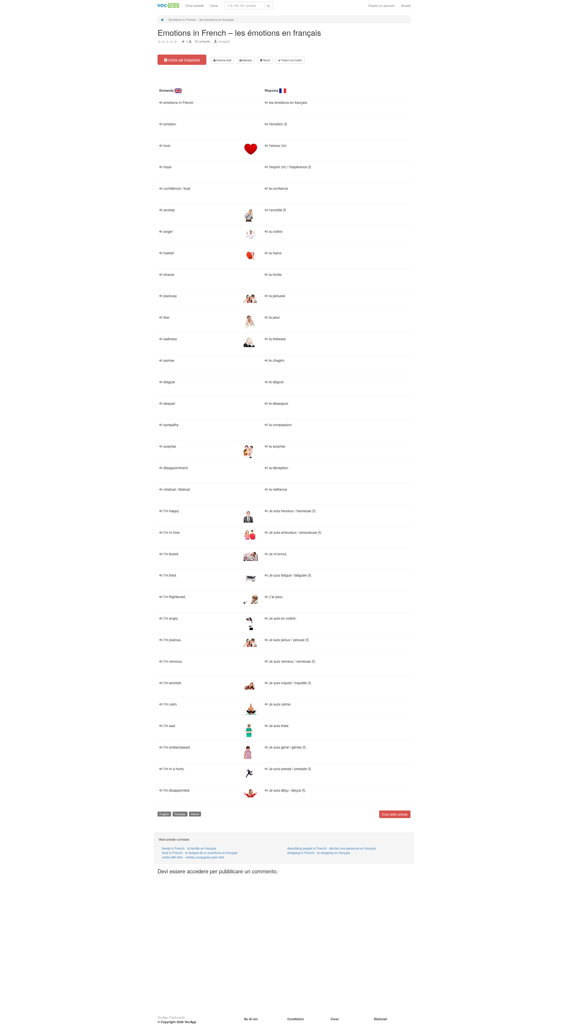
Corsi (214, 5)
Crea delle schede (395, 814)
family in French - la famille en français (189, 848)
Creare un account (381, 5)
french (195, 814)
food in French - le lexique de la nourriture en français (199, 852)
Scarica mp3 (223, 60)
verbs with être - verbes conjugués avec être (193, 857)
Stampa (247, 60)
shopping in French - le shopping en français (318, 852)
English (164, 814)
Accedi (405, 5)
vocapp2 (224, 41)
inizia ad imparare (183, 60)
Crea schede (195, 5)
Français (179, 814)
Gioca (266, 60)
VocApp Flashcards (171, 1017)
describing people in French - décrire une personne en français (331, 848)
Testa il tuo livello (291, 60)
